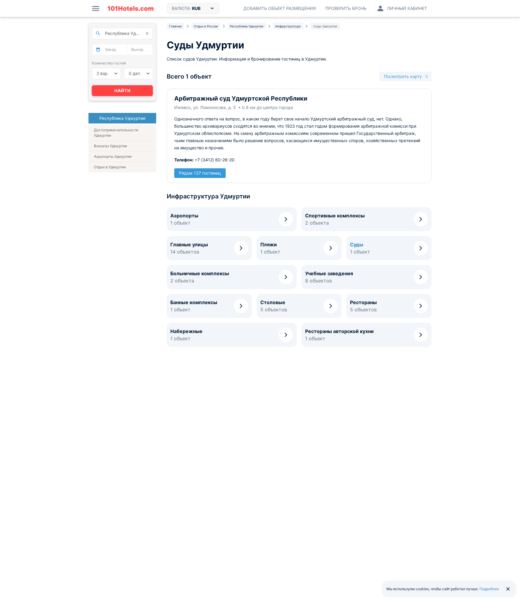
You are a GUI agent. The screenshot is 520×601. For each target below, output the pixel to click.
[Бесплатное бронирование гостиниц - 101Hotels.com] (130, 8)
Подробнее (489, 589)
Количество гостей (109, 63)
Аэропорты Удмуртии (113, 156)
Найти (122, 90)
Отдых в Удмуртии (110, 167)
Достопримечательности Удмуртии (116, 133)
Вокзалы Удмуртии (110, 146)
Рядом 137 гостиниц (200, 173)
